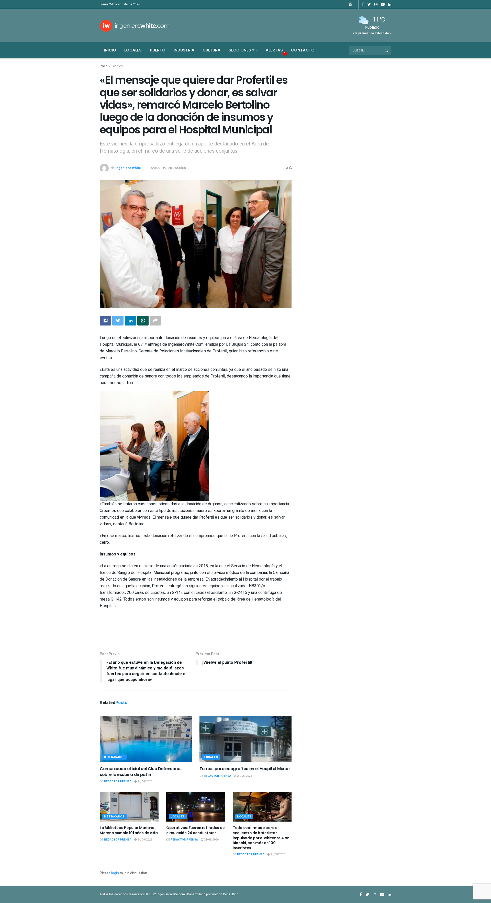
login (115, 873)
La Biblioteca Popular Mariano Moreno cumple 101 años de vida (129, 830)
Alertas (274, 50)
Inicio (110, 50)
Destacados (114, 757)
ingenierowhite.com (171, 894)
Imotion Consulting (224, 894)
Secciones (240, 50)
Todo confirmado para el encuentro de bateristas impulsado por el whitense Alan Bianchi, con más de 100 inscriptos (261, 837)
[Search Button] (386, 50)
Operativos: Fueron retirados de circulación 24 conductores (195, 830)
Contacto (303, 50)
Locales (133, 50)
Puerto (157, 50)
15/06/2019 (157, 167)
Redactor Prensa (117, 781)
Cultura (211, 50)
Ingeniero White (128, 167)
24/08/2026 (144, 781)
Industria (184, 50)
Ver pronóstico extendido (371, 33)
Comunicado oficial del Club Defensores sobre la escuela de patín (141, 771)
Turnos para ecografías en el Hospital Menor (244, 769)
